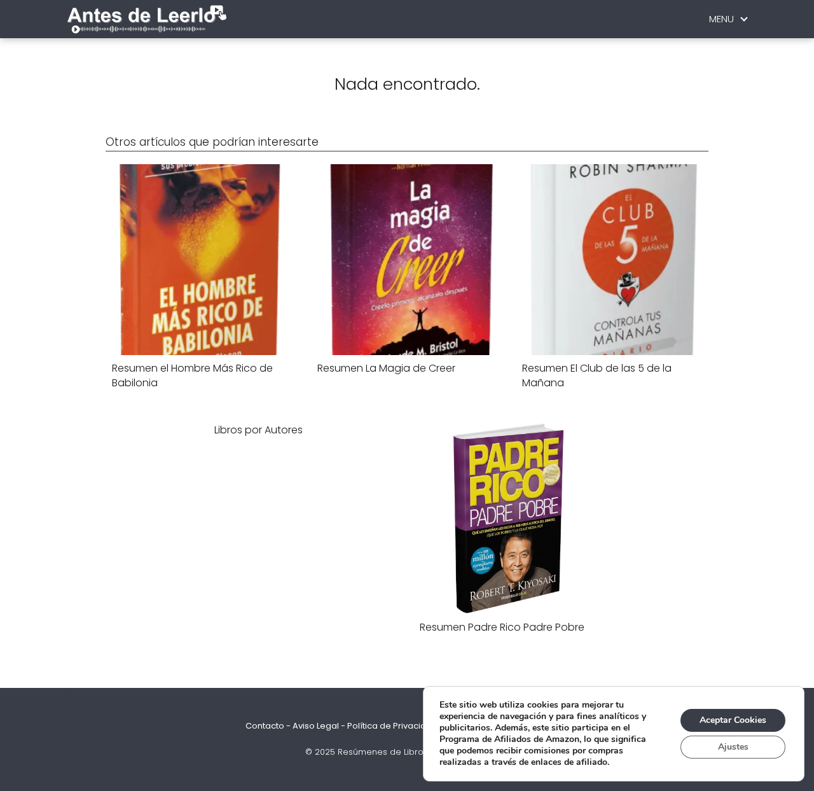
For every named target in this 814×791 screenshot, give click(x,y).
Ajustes (733, 747)
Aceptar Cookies (733, 720)
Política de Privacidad (392, 726)
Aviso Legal (316, 726)
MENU (721, 18)
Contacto (264, 726)
